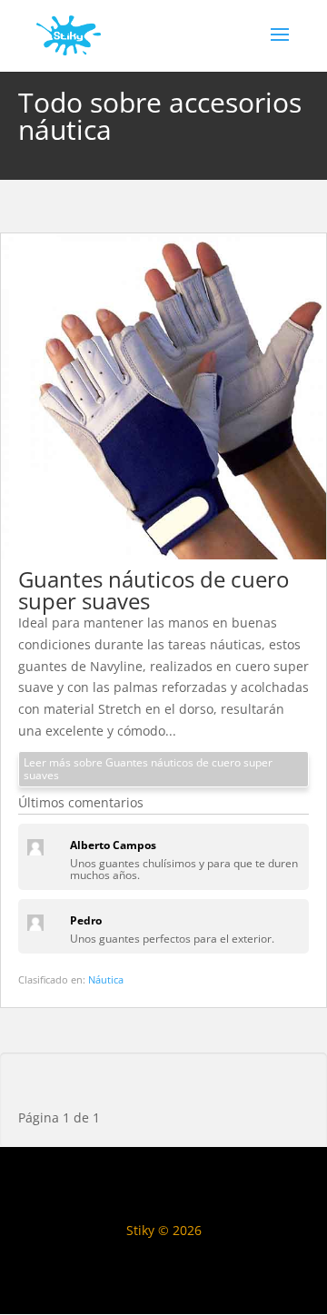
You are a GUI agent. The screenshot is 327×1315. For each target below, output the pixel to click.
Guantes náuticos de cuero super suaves (153, 590)
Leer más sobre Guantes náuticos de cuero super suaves (148, 769)
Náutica (106, 979)
